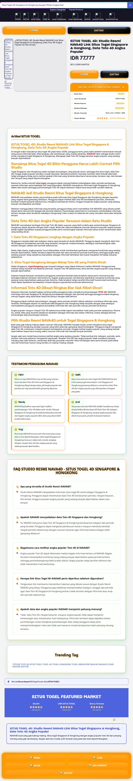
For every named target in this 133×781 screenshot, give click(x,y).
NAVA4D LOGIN (106, 664)
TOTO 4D (102, 292)
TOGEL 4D (47, 664)
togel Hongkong (35, 266)
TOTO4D (16, 664)
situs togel (41, 183)
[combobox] (63, 5)
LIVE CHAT (68, 773)
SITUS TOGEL (36, 664)
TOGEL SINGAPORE (81, 664)
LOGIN (34, 30)
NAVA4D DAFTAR (20, 666)
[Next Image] (64, 65)
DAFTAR (99, 30)
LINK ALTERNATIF (99, 765)
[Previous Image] (16, 65)
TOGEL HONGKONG (61, 664)
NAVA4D (91, 154)
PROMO (37, 757)
